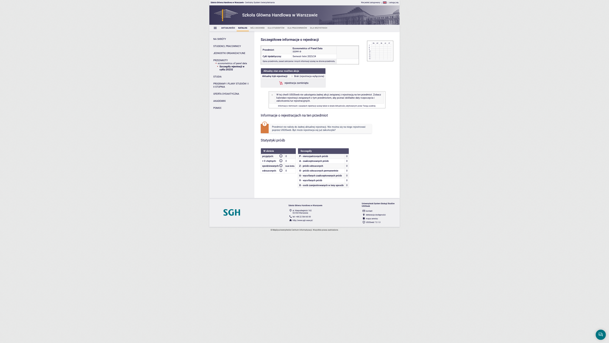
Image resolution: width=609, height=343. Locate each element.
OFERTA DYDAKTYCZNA (226, 93)
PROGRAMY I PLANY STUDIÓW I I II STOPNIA (231, 85)
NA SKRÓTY (219, 39)
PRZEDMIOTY (220, 60)
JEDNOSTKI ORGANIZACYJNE (229, 53)
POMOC (217, 108)
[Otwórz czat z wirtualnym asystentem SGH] (601, 335)
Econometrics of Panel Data (232, 63)
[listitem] (228, 28)
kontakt (369, 211)
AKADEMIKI (219, 101)
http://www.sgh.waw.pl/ (303, 220)
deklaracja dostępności (376, 215)
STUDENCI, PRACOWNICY (227, 46)
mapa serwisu (372, 219)
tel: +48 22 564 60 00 (302, 217)
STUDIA (217, 76)
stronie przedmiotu (327, 61)
